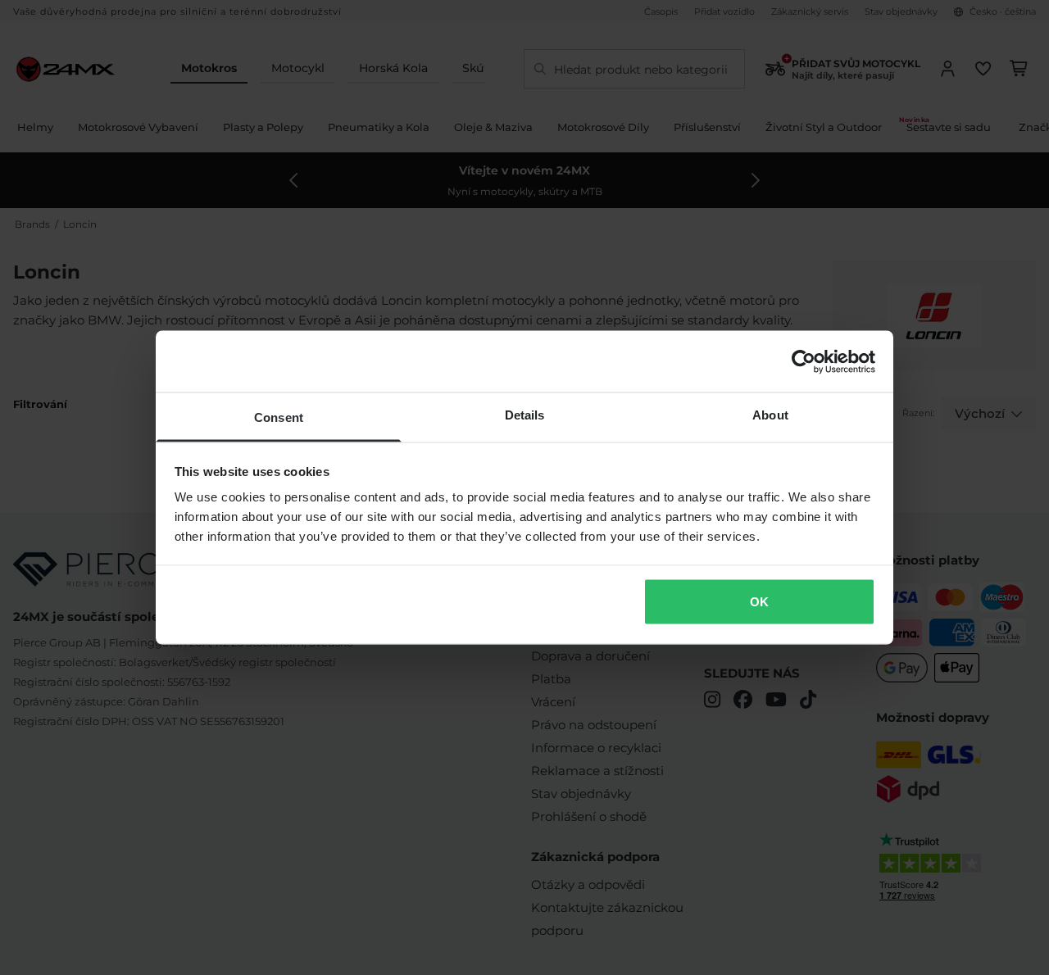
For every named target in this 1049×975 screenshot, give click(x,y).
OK (759, 601)
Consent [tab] (278, 417)
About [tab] (770, 415)
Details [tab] (525, 415)
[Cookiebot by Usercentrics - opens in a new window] (803, 361)
